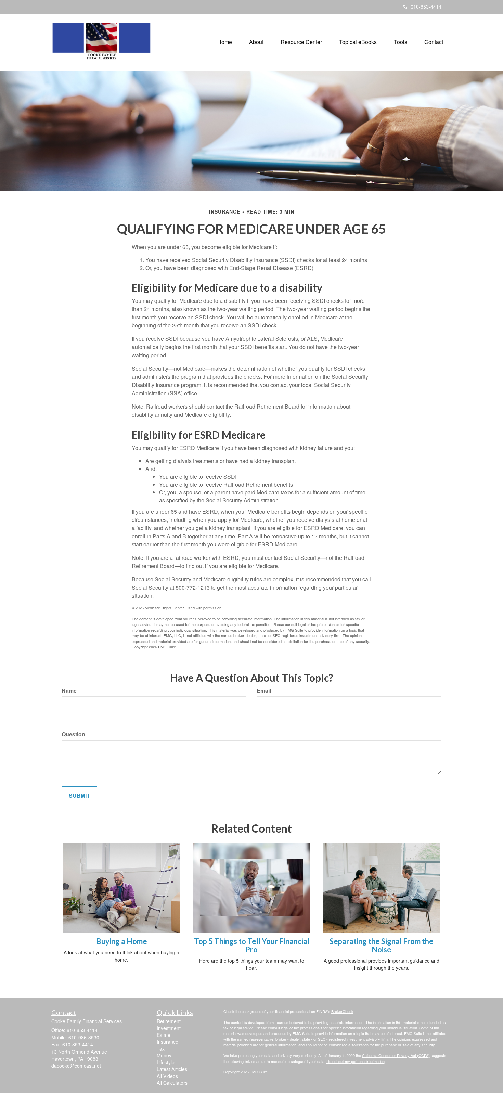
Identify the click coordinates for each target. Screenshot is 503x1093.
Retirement (169, 1021)
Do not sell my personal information (355, 1061)
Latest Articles (172, 1069)
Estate (163, 1034)
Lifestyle (166, 1062)
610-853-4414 (426, 6)
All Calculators (172, 1082)
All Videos (167, 1075)
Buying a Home (121, 941)
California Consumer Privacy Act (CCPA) (396, 1055)
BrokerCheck (342, 1011)
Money (164, 1055)
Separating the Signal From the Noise (382, 945)
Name (69, 690)
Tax (161, 1048)
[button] (256, 42)
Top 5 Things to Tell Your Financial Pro (251, 945)
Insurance (167, 1041)
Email (264, 690)
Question (73, 734)
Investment (169, 1028)
